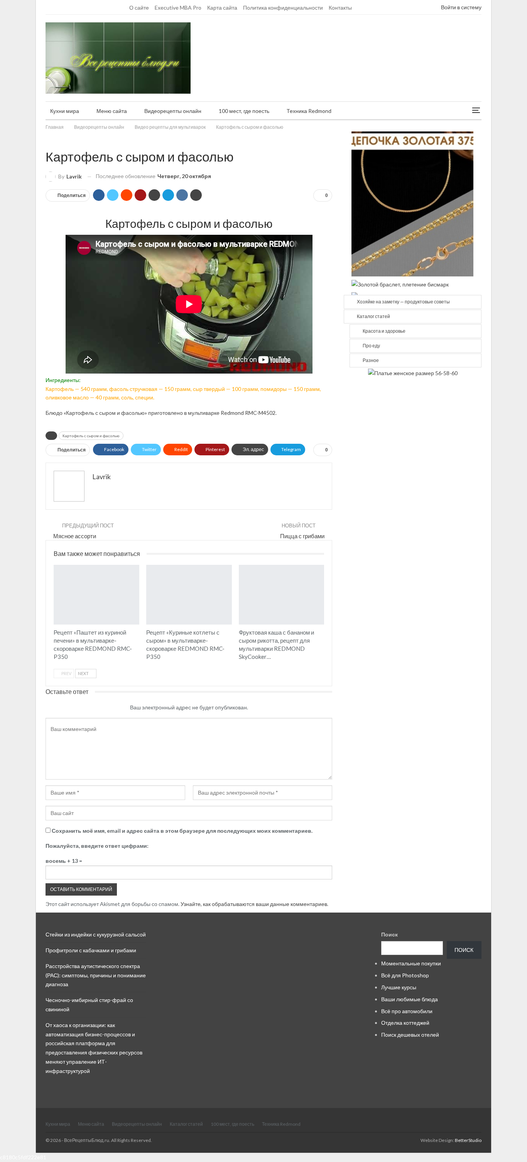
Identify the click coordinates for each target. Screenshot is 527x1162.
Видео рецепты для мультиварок (48, 140)
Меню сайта (111, 111)
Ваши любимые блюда (409, 999)
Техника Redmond (309, 111)
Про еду (371, 346)
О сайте (139, 7)
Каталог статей (373, 316)
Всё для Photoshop (405, 975)
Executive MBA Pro (178, 7)
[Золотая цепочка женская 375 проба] (412, 203)
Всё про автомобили (406, 1011)
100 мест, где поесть (244, 111)
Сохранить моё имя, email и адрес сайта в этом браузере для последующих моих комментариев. (182, 830)
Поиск (389, 934)
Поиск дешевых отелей (410, 1034)
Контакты (340, 7)
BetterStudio (468, 1140)
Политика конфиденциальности (283, 7)
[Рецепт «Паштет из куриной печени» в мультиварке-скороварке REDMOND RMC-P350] (96, 595)
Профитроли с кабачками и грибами (91, 950)
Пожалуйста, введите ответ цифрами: (97, 845)
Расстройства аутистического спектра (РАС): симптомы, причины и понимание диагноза (96, 975)
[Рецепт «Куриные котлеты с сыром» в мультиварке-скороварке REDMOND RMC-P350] (189, 595)
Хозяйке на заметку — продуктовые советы (403, 302)
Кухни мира (64, 111)
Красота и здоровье (384, 331)
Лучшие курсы (398, 987)
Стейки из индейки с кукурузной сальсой (96, 934)
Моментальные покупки (411, 963)
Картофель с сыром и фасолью (91, 435)
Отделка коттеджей (405, 1022)
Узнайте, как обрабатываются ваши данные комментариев (254, 904)
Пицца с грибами (302, 535)
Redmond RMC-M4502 (248, 412)
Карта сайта (222, 7)
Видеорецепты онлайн (172, 111)
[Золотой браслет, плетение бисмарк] (400, 283)
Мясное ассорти (74, 535)
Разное (371, 360)
